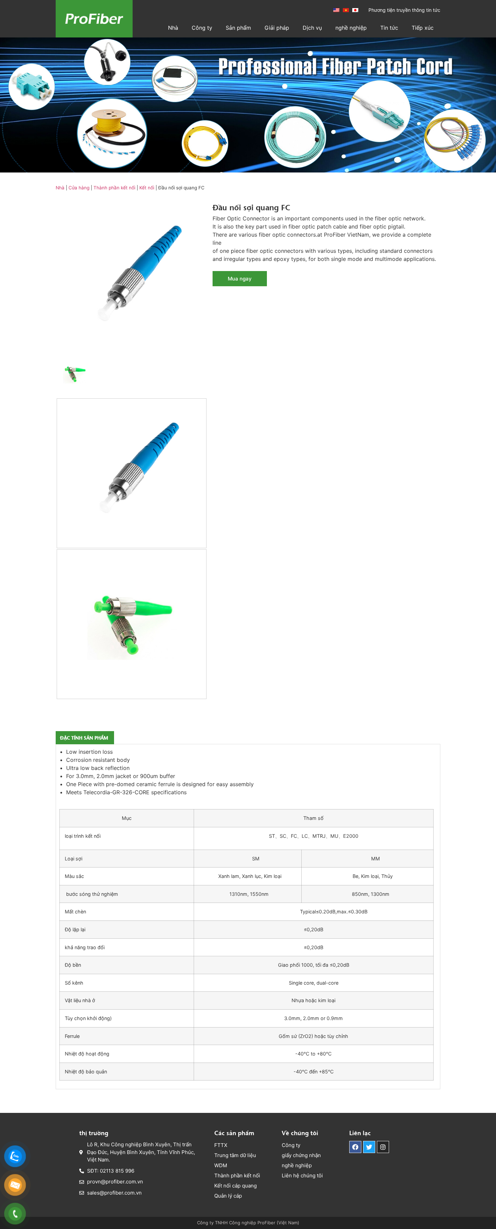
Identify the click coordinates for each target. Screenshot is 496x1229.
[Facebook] (355, 1147)
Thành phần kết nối (114, 187)
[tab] (84, 737)
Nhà (173, 27)
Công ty (202, 27)
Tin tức (389, 27)
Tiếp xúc (423, 27)
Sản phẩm (238, 27)
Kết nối (146, 187)
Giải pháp (277, 27)
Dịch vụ (312, 27)
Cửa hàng (78, 187)
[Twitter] (369, 1147)
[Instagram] (383, 1147)
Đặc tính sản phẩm (84, 737)
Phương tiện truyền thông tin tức (404, 10)
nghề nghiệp (351, 27)
